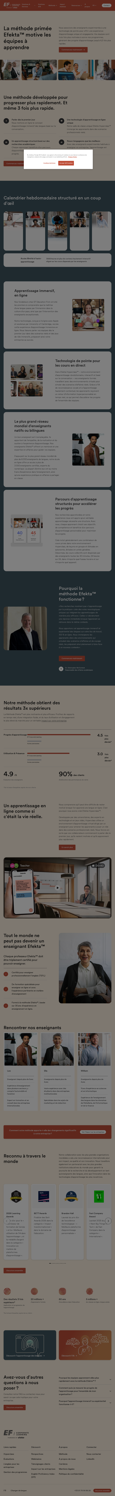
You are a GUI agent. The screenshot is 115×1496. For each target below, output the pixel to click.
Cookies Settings (49, 163)
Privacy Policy (72, 157)
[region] (58, 159)
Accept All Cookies (66, 163)
